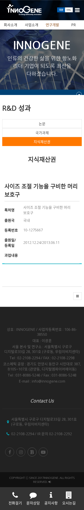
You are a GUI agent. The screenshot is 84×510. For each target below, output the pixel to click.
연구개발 (52, 24)
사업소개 (31, 24)
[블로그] (32, 452)
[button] (77, 296)
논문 (42, 123)
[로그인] (49, 482)
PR (73, 24)
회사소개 (10, 24)
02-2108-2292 (60, 433)
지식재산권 (42, 141)
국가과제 (42, 132)
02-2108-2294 (22, 433)
